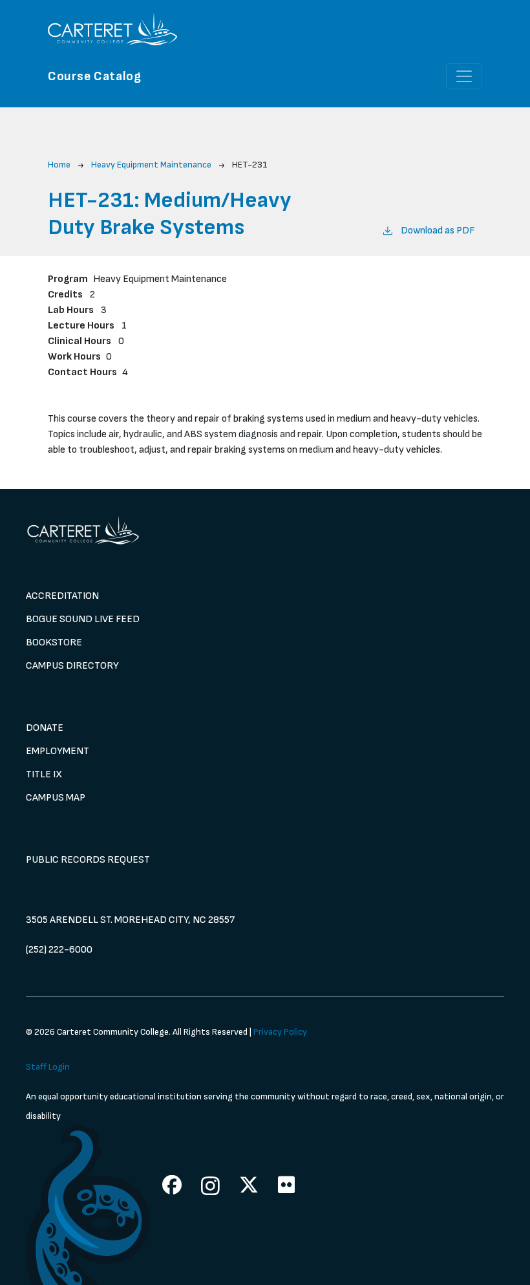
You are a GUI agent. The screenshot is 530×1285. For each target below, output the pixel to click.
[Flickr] (286, 1184)
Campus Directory (72, 666)
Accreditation (62, 596)
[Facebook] (172, 1184)
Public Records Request (88, 860)
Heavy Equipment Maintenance (151, 164)
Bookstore (54, 642)
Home (59, 164)
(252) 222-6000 (59, 950)
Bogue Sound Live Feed (83, 619)
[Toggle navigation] (464, 76)
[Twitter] (249, 1184)
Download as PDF (437, 230)
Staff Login (48, 1066)
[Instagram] (210, 1185)
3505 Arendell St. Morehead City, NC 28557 (130, 920)
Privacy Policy (280, 1031)
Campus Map (55, 798)
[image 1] (265, 530)
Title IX (44, 774)
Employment (57, 751)
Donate (44, 728)
